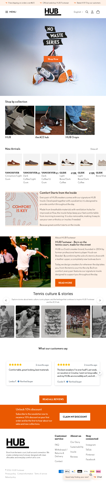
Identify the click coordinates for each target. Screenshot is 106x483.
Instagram (91, 444)
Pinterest (90, 454)
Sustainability (76, 446)
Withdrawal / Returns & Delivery (61, 453)
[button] (83, 477)
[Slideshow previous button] (6, 373)
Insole (73, 451)
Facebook (90, 459)
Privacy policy (10, 474)
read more (65, 282)
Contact (58, 461)
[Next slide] (98, 169)
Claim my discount (75, 416)
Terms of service (41, 474)
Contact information (25, 474)
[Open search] (87, 12)
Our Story (75, 442)
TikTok (88, 449)
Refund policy (10, 477)
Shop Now (53, 59)
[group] (28, 322)
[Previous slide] (6, 300)
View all (94, 149)
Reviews (74, 456)
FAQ (57, 444)
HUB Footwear (18, 470)
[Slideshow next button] (100, 373)
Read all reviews (53, 399)
